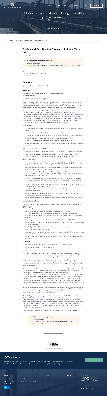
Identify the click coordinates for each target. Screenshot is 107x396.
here (72, 274)
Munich (47, 384)
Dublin (47, 381)
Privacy (92, 388)
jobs (28, 40)
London (47, 379)
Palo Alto (48, 377)
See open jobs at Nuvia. (33, 63)
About (58, 5)
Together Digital (87, 385)
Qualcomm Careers (71, 310)
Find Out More (94, 360)
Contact (96, 5)
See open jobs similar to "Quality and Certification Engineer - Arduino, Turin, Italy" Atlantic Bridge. (53, 65)
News (84, 5)
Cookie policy (57, 348)
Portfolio (75, 5)
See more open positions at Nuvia (53, 333)
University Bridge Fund (70, 377)
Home (49, 5)
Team (65, 5)
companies (16, 40)
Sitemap (87, 388)
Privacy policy (49, 348)
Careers (82, 388)
